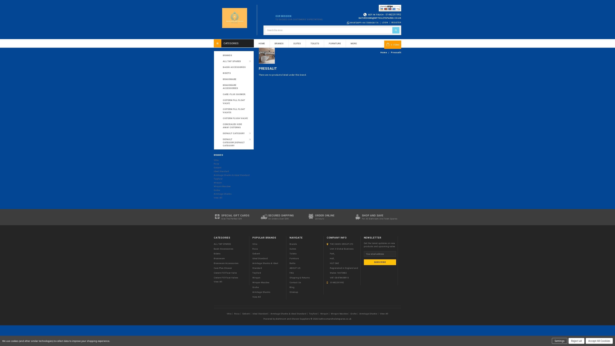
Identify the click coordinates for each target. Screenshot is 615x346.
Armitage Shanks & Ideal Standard (232, 175)
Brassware (229, 79)
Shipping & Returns (300, 277)
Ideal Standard (221, 171)
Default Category (234, 133)
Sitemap (294, 292)
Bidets (227, 73)
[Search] (395, 30)
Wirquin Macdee (222, 186)
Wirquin (218, 182)
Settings (560, 341)
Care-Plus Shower (234, 94)
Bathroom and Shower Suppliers (293, 319)
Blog (292, 287)
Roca (216, 164)
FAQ (292, 273)
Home (262, 43)
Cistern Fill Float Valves (234, 111)
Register (396, 23)
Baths (292, 263)
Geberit (217, 167)
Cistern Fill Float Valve (234, 102)
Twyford (218, 179)
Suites (297, 43)
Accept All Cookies (599, 341)
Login (385, 23)
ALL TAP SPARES (232, 61)
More (354, 43)
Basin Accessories (234, 67)
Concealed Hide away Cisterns (232, 126)
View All (218, 198)
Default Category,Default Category (234, 142)
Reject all (576, 341)
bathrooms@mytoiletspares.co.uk (380, 18)
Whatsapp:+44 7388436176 (363, 23)
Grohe (217, 190)
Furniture (335, 43)
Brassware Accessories (230, 87)
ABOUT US (295, 268)
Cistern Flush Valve (235, 118)
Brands (279, 43)
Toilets (315, 43)
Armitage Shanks (223, 194)
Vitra (216, 160)
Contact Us (295, 282)
